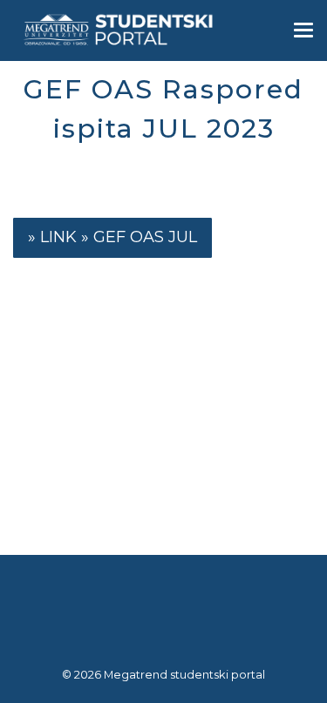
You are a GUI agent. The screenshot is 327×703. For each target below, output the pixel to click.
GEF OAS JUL (145, 237)
